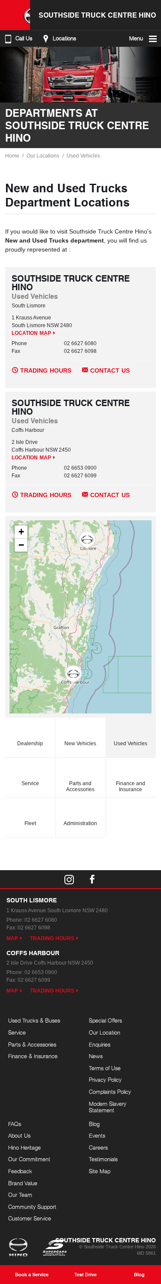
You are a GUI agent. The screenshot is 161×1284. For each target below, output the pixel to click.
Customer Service (29, 1218)
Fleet (30, 823)
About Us (19, 1135)
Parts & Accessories (32, 1044)
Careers (98, 1147)
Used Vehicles (83, 156)
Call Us (23, 38)
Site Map (99, 1171)
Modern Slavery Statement (107, 1107)
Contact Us (110, 370)
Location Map (31, 333)
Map (12, 938)
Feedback (20, 1171)
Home (12, 156)
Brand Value (22, 1183)
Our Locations (43, 156)
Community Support (32, 1206)
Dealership (30, 744)
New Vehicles (80, 744)
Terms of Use (105, 1068)
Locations (64, 38)
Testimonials (103, 1159)
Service (30, 783)
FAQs (14, 1123)
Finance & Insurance (33, 1056)
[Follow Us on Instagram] (69, 879)
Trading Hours (45, 370)
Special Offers (105, 1020)
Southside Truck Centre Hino (97, 15)
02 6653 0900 (80, 468)
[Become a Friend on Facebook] (92, 879)
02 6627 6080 (80, 343)
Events (97, 1135)
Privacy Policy (105, 1079)
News (96, 1056)
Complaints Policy (110, 1091)
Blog (94, 1123)
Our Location (104, 1032)
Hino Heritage (24, 1147)
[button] (87, 540)
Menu (136, 38)
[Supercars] (54, 1248)
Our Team (20, 1194)
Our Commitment (29, 1159)
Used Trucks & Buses (34, 1020)
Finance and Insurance (130, 786)
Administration (80, 823)
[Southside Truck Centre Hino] (15, 15)
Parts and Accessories (80, 786)
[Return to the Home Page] (20, 1248)
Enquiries (99, 1044)
